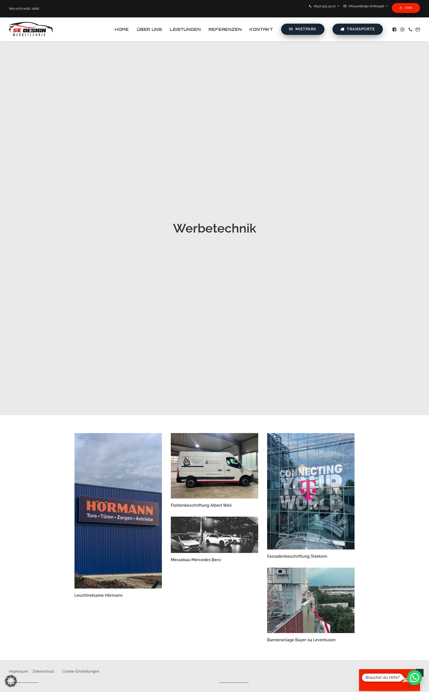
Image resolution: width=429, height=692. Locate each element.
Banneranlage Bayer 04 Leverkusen (301, 640)
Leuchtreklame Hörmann (98, 595)
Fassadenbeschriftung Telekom (297, 556)
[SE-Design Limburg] (31, 29)
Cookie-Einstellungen (80, 671)
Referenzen (225, 29)
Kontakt (261, 29)
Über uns (149, 29)
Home (122, 29)
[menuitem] (324, 6)
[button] (395, 29)
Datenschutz (43, 671)
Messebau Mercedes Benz (196, 559)
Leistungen (185, 29)
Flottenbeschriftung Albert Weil (201, 505)
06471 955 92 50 (325, 6)
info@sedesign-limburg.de (366, 6)
